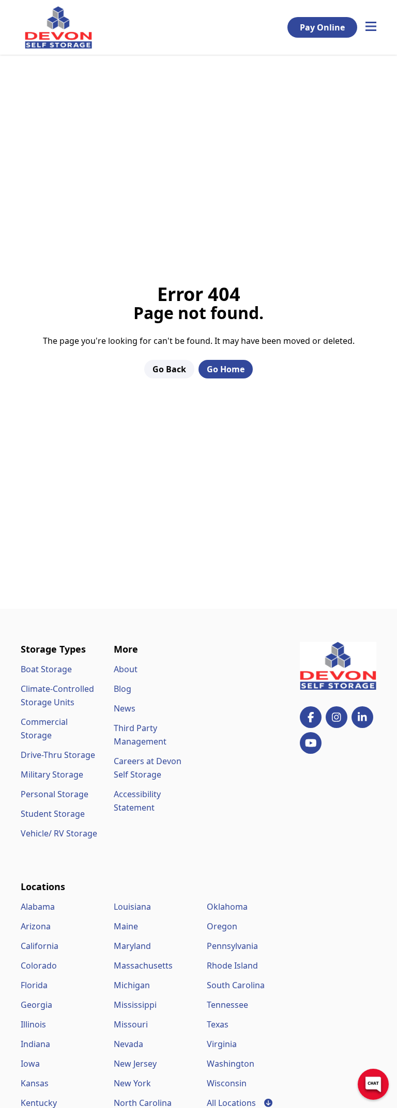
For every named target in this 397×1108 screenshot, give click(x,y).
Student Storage (53, 813)
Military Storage (52, 774)
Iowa (30, 1063)
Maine (126, 926)
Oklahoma (227, 906)
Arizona (36, 926)
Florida (34, 985)
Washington (230, 1063)
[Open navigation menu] (370, 27)
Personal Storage (54, 794)
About (126, 669)
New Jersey (135, 1063)
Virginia (222, 1044)
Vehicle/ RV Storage (59, 833)
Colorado (39, 965)
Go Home (226, 369)
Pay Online (322, 27)
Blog (122, 688)
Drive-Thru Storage (58, 755)
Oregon (222, 926)
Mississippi (135, 1004)
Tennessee (227, 1004)
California (39, 946)
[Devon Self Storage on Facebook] (311, 717)
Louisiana (132, 906)
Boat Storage (46, 669)
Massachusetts (143, 965)
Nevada (128, 1044)
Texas (217, 1024)
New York (132, 1083)
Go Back (169, 369)
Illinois (33, 1024)
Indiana (35, 1044)
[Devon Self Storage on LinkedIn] (362, 717)
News (124, 708)
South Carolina (236, 985)
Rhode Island (232, 965)
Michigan (132, 985)
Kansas (35, 1083)
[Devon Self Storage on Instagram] (336, 717)
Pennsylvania (232, 946)
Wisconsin (227, 1083)
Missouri (131, 1024)
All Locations (239, 1103)
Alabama (38, 906)
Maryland (132, 946)
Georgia (36, 1004)
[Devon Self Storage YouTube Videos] (311, 743)
